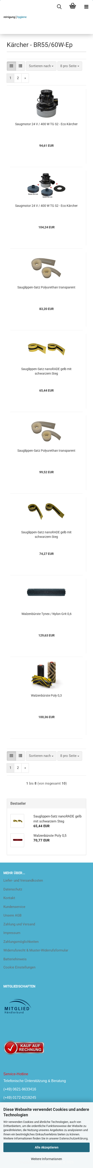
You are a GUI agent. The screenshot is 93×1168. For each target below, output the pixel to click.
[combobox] (41, 66)
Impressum (11, 933)
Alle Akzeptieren (46, 1147)
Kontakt (9, 898)
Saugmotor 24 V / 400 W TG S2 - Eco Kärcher (46, 124)
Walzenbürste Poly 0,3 (46, 695)
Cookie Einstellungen (19, 967)
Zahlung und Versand (19, 924)
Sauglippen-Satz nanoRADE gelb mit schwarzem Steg (46, 371)
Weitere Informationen (46, 1159)
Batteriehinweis (15, 959)
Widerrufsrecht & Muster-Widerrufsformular (35, 950)
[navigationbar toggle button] (86, 7)
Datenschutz (12, 889)
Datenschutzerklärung (73, 1138)
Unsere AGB (12, 915)
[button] (11, 66)
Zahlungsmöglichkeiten (21, 942)
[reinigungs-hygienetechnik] (13, 17)
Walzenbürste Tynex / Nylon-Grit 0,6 (46, 614)
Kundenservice (14, 907)
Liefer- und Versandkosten (23, 880)
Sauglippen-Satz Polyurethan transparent (46, 287)
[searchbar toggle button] (59, 7)
